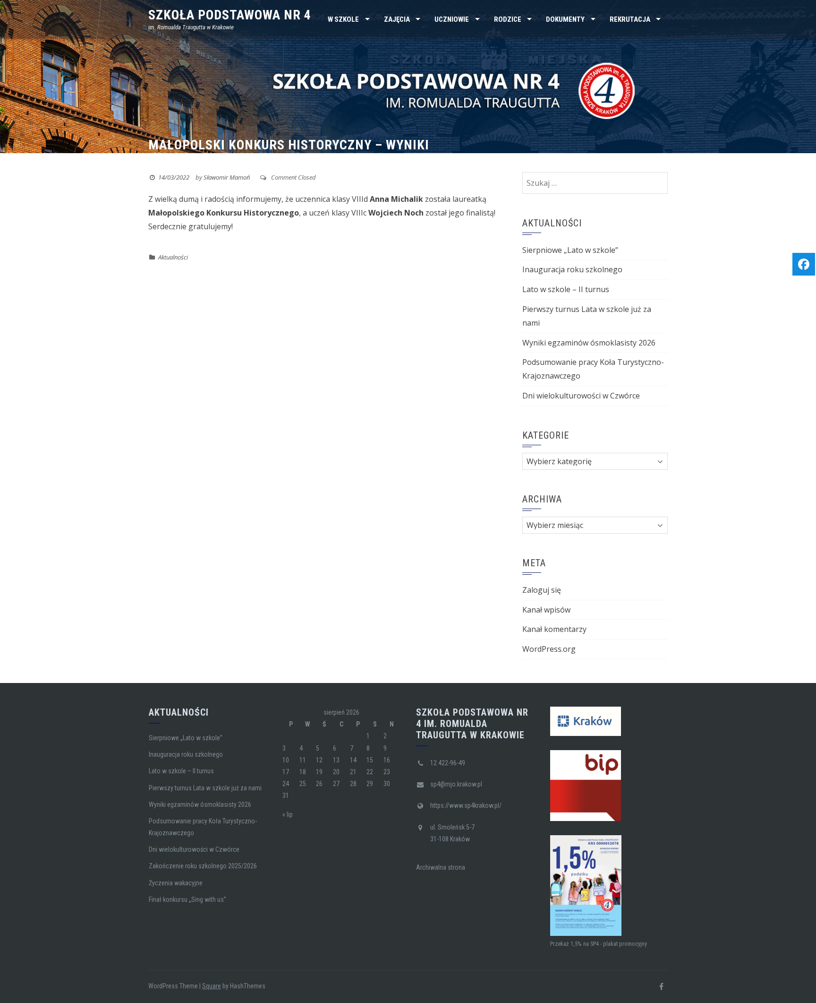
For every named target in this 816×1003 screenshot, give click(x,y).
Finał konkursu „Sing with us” (187, 899)
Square (211, 986)
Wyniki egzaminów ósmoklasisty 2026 (588, 342)
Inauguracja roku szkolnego (572, 269)
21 (353, 772)
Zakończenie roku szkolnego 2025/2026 (203, 866)
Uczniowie (451, 19)
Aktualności (173, 257)
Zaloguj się (541, 590)
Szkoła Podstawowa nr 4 (229, 15)
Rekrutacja (630, 19)
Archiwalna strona (440, 867)
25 (302, 783)
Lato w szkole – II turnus (565, 289)
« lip (287, 814)
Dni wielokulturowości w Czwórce (581, 395)
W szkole (343, 19)
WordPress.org (549, 649)
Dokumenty (565, 19)
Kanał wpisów (546, 610)
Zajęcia (397, 19)
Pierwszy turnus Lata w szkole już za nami (205, 788)
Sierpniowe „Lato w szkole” (570, 250)
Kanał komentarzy (554, 629)
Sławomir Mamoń (227, 177)
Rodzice (507, 19)
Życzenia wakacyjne (176, 883)
